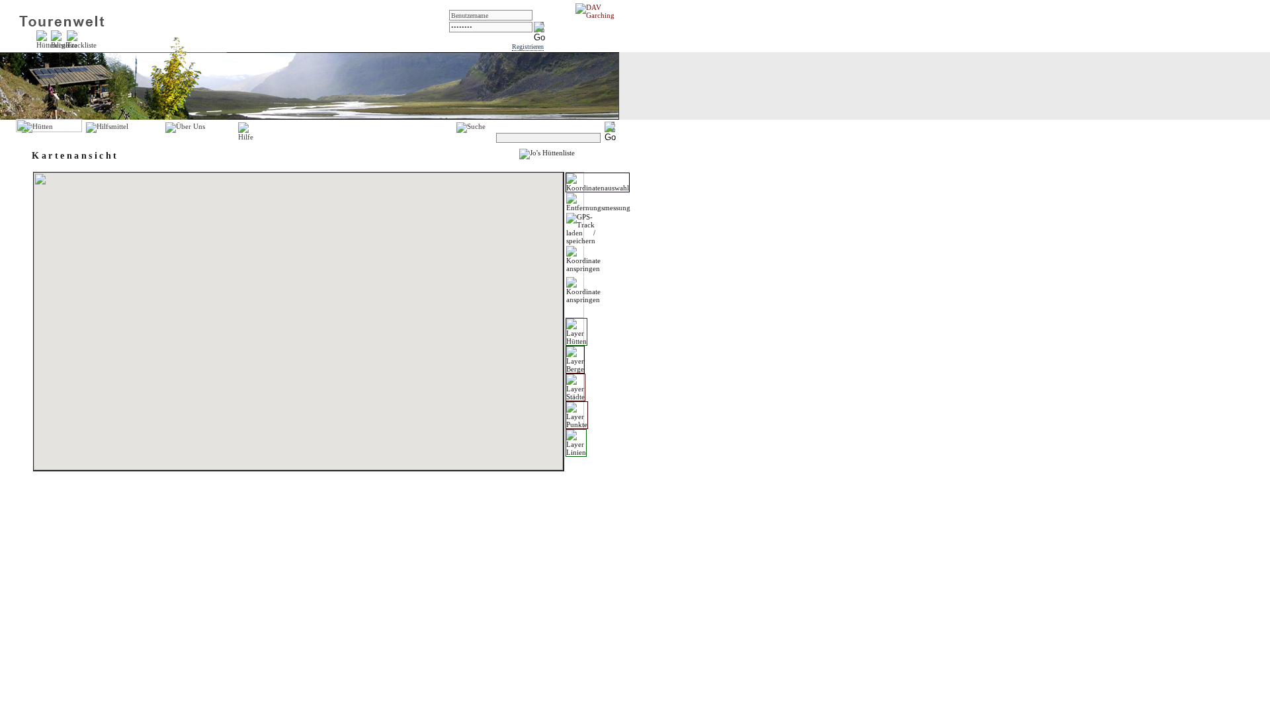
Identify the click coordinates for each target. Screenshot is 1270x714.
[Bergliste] (64, 45)
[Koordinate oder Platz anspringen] (583, 259)
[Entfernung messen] (598, 202)
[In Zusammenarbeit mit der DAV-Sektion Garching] (598, 15)
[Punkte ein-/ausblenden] (577, 415)
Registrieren (528, 46)
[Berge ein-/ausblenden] (575, 360)
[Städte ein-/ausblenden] (575, 387)
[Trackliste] (82, 45)
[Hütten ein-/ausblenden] (576, 332)
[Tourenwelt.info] (62, 24)
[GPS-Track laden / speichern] (581, 228)
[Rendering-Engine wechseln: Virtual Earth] (583, 290)
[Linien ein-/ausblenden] (576, 443)
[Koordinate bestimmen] (598, 182)
